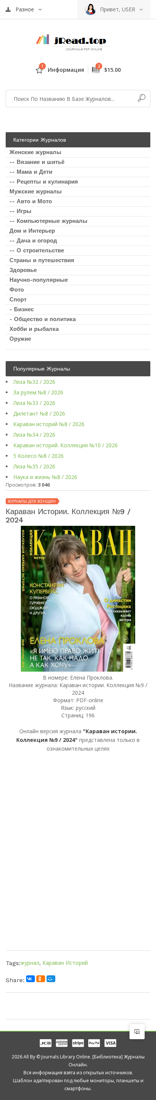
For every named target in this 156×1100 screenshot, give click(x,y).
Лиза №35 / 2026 (34, 466)
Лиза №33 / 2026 (34, 402)
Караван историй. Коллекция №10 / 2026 (65, 445)
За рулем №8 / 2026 (38, 392)
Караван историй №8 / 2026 (48, 424)
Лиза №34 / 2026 (34, 434)
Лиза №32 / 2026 (34, 381)
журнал (29, 962)
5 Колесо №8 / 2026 (38, 455)
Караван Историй (65, 962)
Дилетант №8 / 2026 (39, 413)
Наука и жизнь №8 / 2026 (45, 476)
